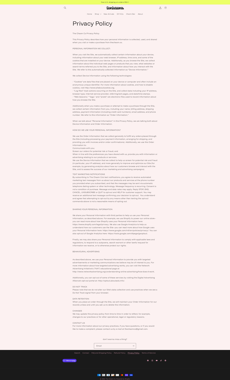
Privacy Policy (133, 353)
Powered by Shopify (123, 379)
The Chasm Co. (111, 379)
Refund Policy (119, 353)
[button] (65, 7)
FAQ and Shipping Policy (101, 353)
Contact (85, 353)
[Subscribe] (133, 346)
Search (77, 353)
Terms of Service (149, 353)
